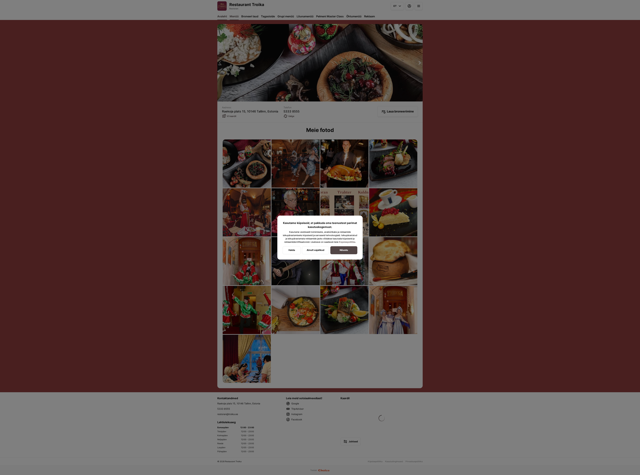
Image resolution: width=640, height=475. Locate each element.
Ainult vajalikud (315, 250)
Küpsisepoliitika (347, 242)
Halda (291, 250)
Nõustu (344, 250)
